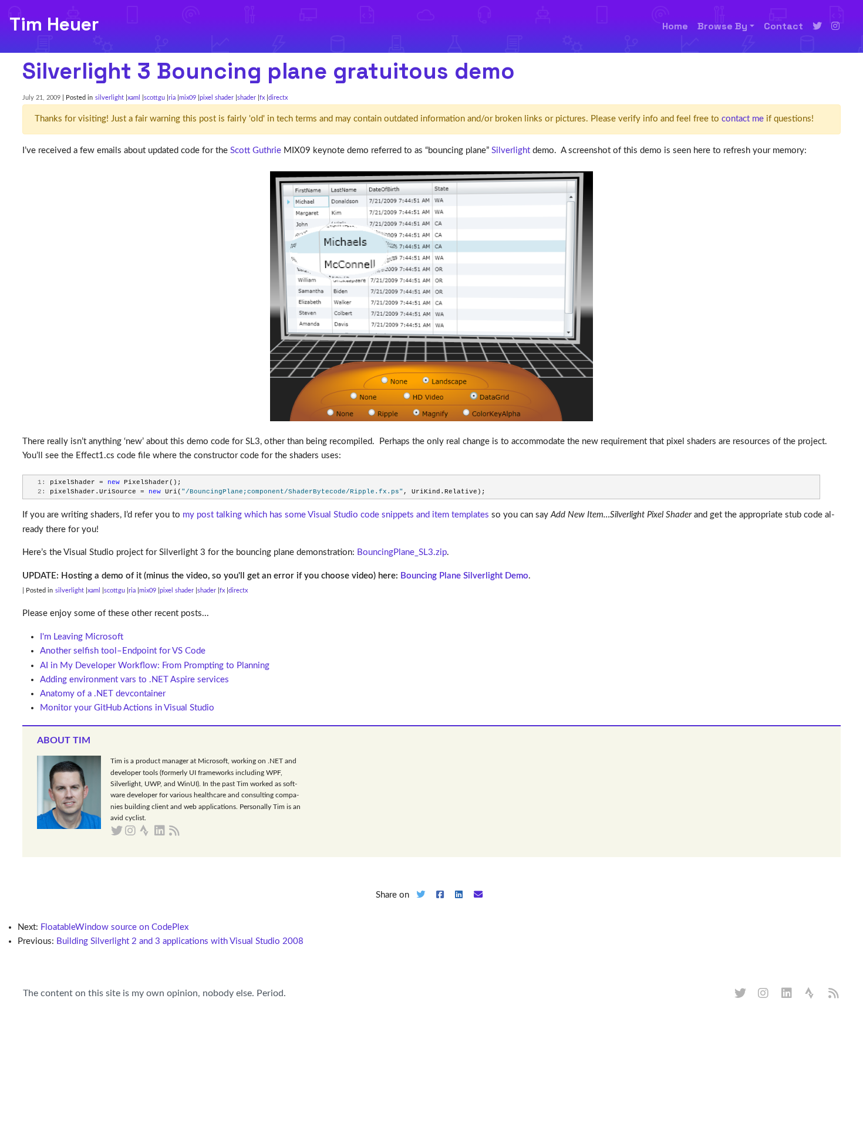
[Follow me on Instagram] (835, 26)
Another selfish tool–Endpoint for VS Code (122, 651)
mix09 (187, 97)
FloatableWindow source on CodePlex (114, 927)
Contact (783, 26)
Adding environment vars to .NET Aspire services (134, 679)
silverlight (109, 97)
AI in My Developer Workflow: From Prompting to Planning (154, 665)
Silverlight (510, 150)
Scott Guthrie (255, 150)
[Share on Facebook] (440, 904)
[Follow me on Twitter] (817, 26)
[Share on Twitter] (420, 904)
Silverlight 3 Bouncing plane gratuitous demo (268, 71)
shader (246, 97)
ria (172, 97)
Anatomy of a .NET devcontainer (103, 693)
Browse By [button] (722, 26)
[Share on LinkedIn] (459, 904)
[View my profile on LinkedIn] (787, 993)
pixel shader (217, 97)
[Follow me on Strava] (811, 993)
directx (278, 97)
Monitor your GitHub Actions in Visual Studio (127, 707)
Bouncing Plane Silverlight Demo (464, 575)
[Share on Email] (478, 904)
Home (675, 26)
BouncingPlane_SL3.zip (402, 552)
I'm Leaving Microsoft (81, 636)
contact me (743, 118)
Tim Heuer (54, 24)
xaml (133, 97)
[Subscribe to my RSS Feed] (188, 831)
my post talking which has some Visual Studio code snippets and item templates (336, 514)
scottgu (154, 97)
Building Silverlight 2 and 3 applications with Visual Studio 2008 (180, 941)
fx (262, 97)
